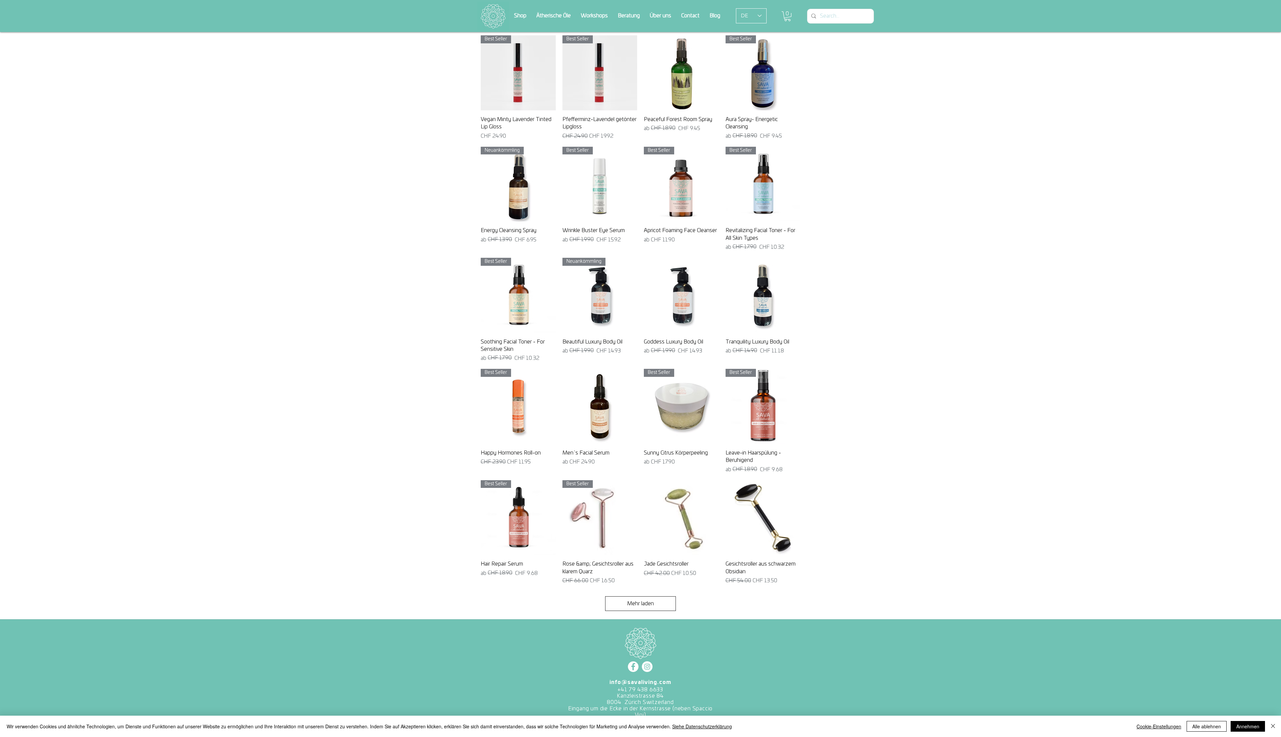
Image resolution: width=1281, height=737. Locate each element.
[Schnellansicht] (681, 72)
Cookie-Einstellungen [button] (1159, 726)
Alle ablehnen (1206, 726)
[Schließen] (1273, 726)
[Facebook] (633, 666)
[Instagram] (647, 666)
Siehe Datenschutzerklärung (702, 726)
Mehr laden (640, 603)
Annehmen (1247, 726)
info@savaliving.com (640, 682)
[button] (787, 16)
